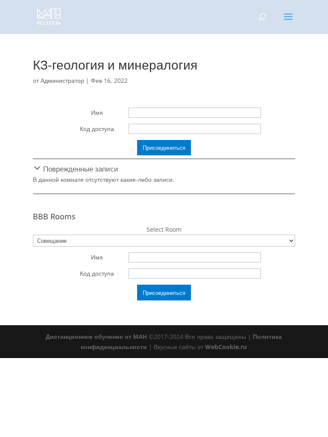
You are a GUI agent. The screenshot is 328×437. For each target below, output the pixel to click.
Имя (97, 112)
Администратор (62, 80)
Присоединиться (164, 147)
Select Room (164, 229)
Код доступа (97, 129)
